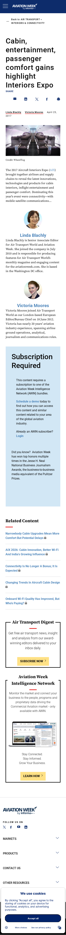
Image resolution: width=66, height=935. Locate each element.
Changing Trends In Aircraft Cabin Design (33, 582)
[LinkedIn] (25, 827)
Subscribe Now (31, 661)
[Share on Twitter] (36, 100)
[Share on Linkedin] (25, 100)
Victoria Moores (34, 112)
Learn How (31, 776)
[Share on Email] (15, 100)
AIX (52, 170)
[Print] (58, 100)
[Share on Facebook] (47, 100)
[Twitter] (4, 827)
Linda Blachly (13, 112)
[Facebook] (11, 827)
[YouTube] (18, 827)
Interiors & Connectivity (28, 23)
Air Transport (30, 19)
